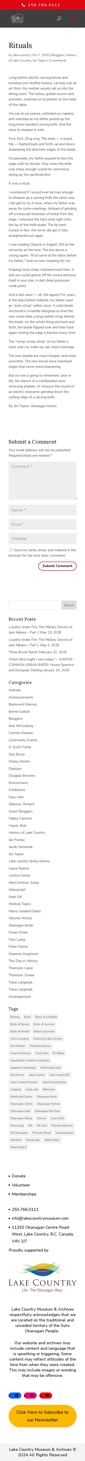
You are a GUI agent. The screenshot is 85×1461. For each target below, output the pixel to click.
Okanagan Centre (21, 1104)
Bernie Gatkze (19, 711)
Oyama (41, 1118)
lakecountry (21, 55)
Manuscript (17, 889)
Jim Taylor (39, 60)
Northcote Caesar (21, 1096)
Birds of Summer (44, 1024)
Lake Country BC (59, 1075)
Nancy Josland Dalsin (25, 911)
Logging (15, 1089)
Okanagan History (48, 1104)
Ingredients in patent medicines (29, 1060)
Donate (19, 1176)
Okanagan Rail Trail (47, 1111)
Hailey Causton (20, 818)
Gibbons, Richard (21, 804)
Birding (15, 1017)
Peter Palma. (18, 946)
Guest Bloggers (21, 811)
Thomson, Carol (21, 968)
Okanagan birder (21, 925)
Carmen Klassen (21, 733)
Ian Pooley (17, 840)
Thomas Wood (41, 1133)
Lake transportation (54, 1082)
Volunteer (21, 1185)
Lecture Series (19, 875)
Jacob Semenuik (21, 847)
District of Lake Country (47, 1039)
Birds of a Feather (46, 1017)
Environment (18, 783)
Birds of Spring (19, 1024)
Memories (49, 1089)
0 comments (57, 60)
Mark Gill (15, 897)
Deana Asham (19, 761)
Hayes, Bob (18, 825)
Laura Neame (19, 868)
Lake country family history (29, 861)
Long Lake (32, 1089)
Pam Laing (17, 939)
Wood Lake (33, 1140)
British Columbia (44, 1031)
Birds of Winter (19, 1031)
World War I (52, 1140)
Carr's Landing (19, 1039)
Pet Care (42, 1125)
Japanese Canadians (23, 1067)
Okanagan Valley (21, 1118)
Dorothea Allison (40, 1046)
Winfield (15, 1140)
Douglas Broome (22, 775)
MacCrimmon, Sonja (24, 882)
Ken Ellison (17, 1075)
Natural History (20, 918)
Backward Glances (23, 704)
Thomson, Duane (21, 975)
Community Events (23, 740)
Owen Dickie (18, 932)
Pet (30, 1125)
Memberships (24, 1194)
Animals (15, 690)
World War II (18, 1147)
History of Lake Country (27, 832)
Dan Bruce (17, 754)
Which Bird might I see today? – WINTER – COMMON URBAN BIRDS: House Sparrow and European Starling (42, 664)
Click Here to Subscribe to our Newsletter (43, 1416)
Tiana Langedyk (21, 982)
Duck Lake (42, 1053)
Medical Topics (20, 904)
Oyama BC (57, 1118)
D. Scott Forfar (20, 747)
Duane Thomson (20, 1053)
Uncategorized (20, 996)
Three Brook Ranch (23, 652)
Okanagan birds (46, 1096)
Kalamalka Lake (51, 1067)
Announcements (21, 697)
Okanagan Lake (20, 1111)
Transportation (64, 1133)
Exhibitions (17, 790)
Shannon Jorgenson (23, 954)
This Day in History (23, 961)
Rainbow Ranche (62, 1125)
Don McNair (17, 1046)
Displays (15, 768)
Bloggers (57, 55)
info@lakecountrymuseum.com (40, 1218)
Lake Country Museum (24, 1082)
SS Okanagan (19, 1133)
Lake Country (37, 1075)
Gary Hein (16, 797)
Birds (27, 1017)
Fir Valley (58, 1053)
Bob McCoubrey (21, 726)
